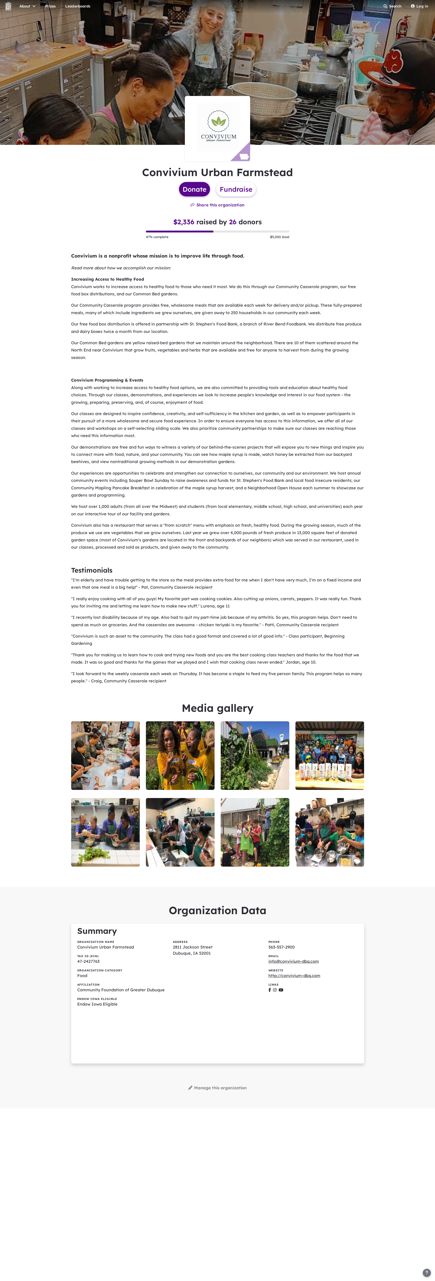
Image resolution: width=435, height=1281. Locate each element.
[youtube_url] (281, 989)
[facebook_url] (269, 989)
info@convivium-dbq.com (293, 961)
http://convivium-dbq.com (294, 975)
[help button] (427, 1273)
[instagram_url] (275, 989)
